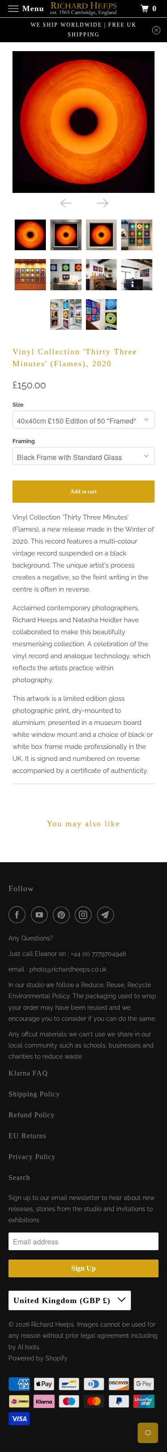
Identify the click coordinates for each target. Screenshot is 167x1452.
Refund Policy (31, 1115)
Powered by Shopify (38, 1358)
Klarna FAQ (28, 1073)
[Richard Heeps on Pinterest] (63, 914)
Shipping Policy (34, 1094)
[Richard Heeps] (84, 8)
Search (19, 1177)
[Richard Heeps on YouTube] (41, 914)
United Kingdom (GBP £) (63, 1300)
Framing (23, 441)
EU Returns (27, 1136)
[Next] (102, 202)
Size (18, 404)
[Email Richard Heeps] (107, 914)
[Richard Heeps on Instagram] (85, 914)
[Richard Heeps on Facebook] (18, 914)
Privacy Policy (32, 1156)
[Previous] (65, 202)
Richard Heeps (52, 1324)
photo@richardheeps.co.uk (67, 969)
